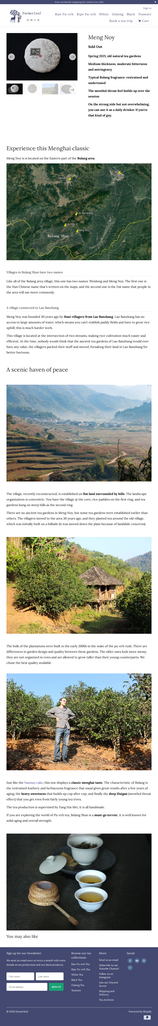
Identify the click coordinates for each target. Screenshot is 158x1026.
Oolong (117, 14)
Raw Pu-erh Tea (80, 964)
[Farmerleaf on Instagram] (143, 960)
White (104, 14)
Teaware (145, 14)
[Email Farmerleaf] (130, 967)
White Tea (77, 974)
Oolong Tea (77, 985)
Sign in (147, 8)
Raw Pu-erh (64, 14)
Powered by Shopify (140, 1011)
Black (131, 14)
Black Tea (76, 979)
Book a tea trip (121, 21)
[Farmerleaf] (25, 14)
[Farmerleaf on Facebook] (130, 960)
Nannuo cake (33, 782)
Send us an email (108, 959)
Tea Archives (106, 999)
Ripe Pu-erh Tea (80, 969)
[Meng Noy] (41, 56)
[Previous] (11, 56)
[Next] (72, 56)
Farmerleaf (22, 1011)
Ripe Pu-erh (86, 14)
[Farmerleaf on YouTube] (137, 960)
